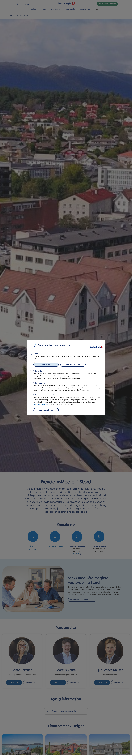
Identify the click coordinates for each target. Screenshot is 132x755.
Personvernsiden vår (40, 404)
